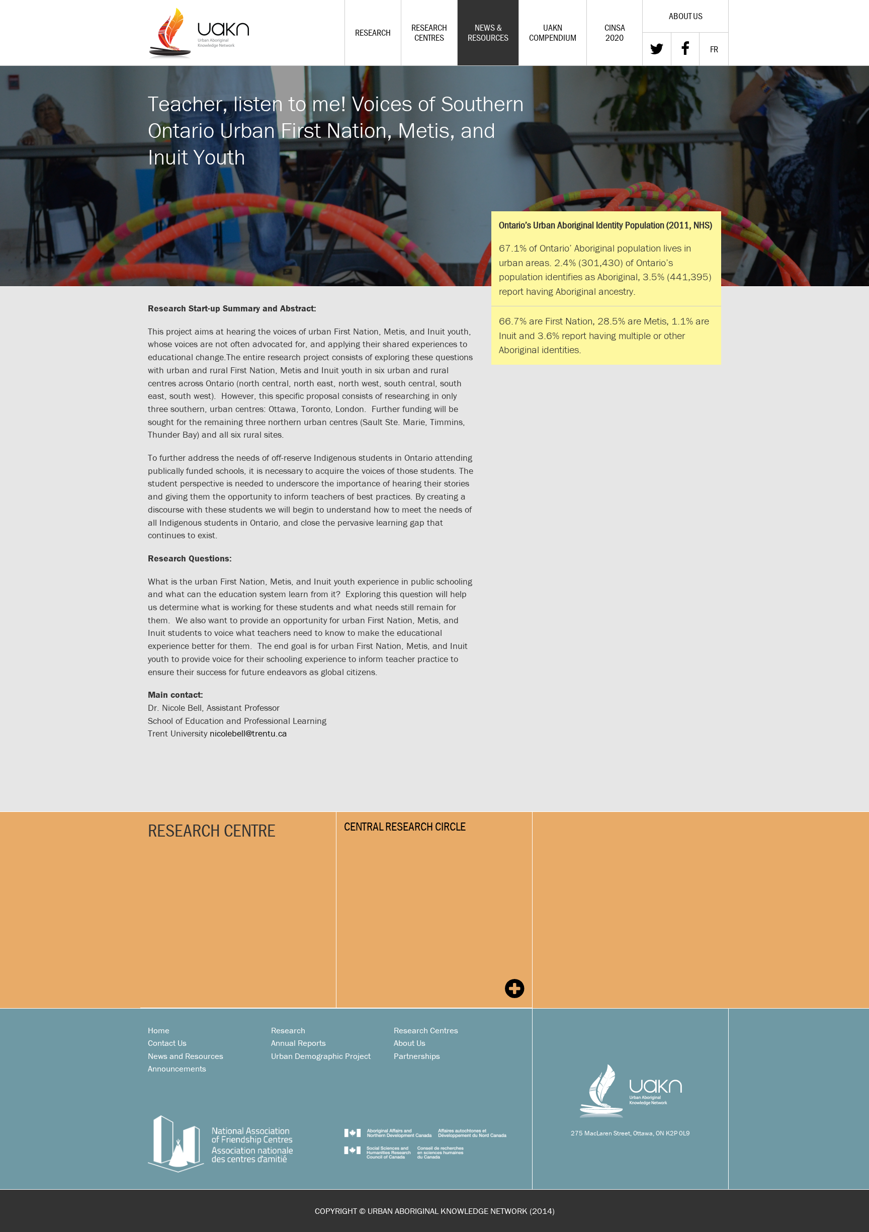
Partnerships (417, 1055)
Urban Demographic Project (321, 1055)
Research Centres (429, 32)
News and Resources (185, 1055)
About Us (409, 1042)
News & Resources (488, 32)
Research (373, 32)
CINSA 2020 (614, 32)
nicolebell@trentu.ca (248, 733)
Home (158, 1030)
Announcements (177, 1068)
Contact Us (167, 1042)
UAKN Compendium (552, 32)
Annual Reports (298, 1042)
